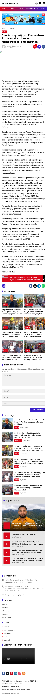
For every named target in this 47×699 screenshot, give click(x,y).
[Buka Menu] (40, 3)
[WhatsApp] (43, 286)
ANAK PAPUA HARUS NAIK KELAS (24, 535)
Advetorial (29, 305)
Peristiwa (5, 607)
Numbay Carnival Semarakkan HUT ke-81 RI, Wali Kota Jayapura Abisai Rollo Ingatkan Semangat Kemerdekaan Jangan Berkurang (27, 551)
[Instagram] (19, 673)
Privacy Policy (21, 681)
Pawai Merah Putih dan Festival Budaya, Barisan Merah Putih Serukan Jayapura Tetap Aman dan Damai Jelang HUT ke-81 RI (27, 559)
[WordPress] (15, 673)
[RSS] (23, 673)
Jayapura (7, 633)
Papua (6, 626)
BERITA (4, 31)
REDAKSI (33, 681)
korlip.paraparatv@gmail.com (16, 595)
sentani (7, 640)
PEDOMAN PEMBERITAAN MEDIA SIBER (16, 689)
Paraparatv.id (10, 3)
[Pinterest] (11, 673)
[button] (36, 3)
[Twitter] (35, 286)
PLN (5, 637)
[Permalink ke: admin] (4, 47)
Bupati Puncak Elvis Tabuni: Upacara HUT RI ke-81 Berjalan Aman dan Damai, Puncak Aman (27, 543)
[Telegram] (39, 286)
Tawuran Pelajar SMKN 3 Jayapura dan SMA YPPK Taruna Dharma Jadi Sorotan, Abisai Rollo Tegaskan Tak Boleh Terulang (11, 334)
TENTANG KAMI (7, 681)
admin (9, 46)
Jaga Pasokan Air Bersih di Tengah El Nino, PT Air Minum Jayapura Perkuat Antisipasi (12, 312)
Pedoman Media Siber (10, 687)
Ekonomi (5, 614)
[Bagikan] (43, 47)
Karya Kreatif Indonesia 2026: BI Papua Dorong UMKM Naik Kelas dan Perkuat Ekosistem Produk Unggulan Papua (34, 334)
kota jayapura (9, 630)
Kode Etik (18, 684)
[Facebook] (30, 286)
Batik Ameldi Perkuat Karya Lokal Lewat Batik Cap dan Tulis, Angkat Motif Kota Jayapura (33, 312)
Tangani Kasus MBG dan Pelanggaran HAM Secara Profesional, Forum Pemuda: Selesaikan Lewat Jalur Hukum (12, 357)
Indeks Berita (7, 684)
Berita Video (6, 618)
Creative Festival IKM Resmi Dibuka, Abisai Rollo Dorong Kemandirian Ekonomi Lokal (34, 357)
